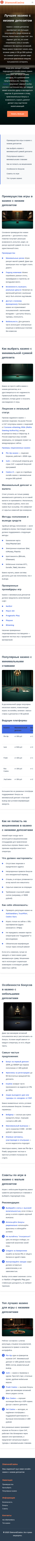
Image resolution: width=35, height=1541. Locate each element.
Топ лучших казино (14, 178)
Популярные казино (9, 1491)
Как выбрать (6, 1488)
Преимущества (7, 1484)
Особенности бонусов (15, 169)
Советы (5, 1509)
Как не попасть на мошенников (19, 164)
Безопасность (7, 1502)
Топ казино (6, 1523)
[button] (32, 2)
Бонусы (5, 1505)
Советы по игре (13, 173)
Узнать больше (17, 114)
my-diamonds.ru (8, 1520)
